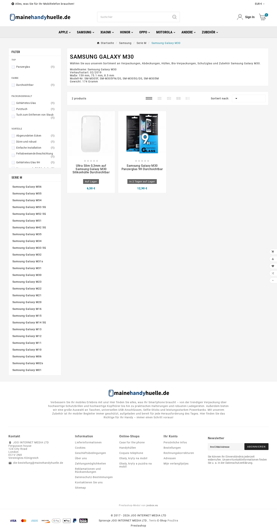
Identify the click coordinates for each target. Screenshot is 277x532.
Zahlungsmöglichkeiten (90, 463)
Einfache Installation (35, 147)
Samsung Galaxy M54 (27, 200)
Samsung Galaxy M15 (27, 315)
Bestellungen (172, 447)
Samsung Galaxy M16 (27, 308)
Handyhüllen (127, 447)
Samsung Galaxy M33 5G (29, 247)
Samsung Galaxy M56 (27, 186)
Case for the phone (132, 442)
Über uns (81, 458)
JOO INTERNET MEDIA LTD (129, 520)
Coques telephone (131, 452)
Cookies (80, 447)
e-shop (162, 520)
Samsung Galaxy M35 (27, 234)
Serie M (16, 177)
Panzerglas (35, 66)
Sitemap (80, 487)
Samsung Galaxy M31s (27, 261)
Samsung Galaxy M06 (27, 356)
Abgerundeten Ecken (35, 135)
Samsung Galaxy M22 (27, 288)
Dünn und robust (35, 141)
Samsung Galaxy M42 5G (29, 227)
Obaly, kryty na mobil (133, 458)
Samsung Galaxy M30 (27, 274)
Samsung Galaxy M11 (27, 342)
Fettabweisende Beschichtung (35, 155)
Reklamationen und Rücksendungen (88, 470)
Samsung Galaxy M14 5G (29, 322)
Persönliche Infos (175, 442)
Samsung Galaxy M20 (27, 302)
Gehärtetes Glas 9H (35, 162)
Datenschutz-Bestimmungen (94, 477)
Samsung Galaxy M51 (27, 220)
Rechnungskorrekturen (179, 452)
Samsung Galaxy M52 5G (29, 213)
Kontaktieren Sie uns (89, 482)
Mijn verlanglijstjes (176, 463)
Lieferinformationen (88, 442)
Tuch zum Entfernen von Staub (35, 116)
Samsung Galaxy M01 (27, 370)
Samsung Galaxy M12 (27, 336)
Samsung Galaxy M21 (27, 295)
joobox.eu (152, 505)
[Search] (174, 17)
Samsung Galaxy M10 (27, 349)
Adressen (170, 458)
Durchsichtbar (35, 84)
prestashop (138, 525)
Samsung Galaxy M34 (27, 241)
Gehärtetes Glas (35, 102)
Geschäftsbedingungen (90, 452)
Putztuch (35, 109)
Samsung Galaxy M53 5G (29, 207)
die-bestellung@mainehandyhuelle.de (38, 462)
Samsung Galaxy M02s (27, 363)
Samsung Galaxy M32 (27, 254)
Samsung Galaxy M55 (27, 193)
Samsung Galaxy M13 (27, 329)
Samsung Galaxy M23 (27, 281)
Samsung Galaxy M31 (27, 268)
